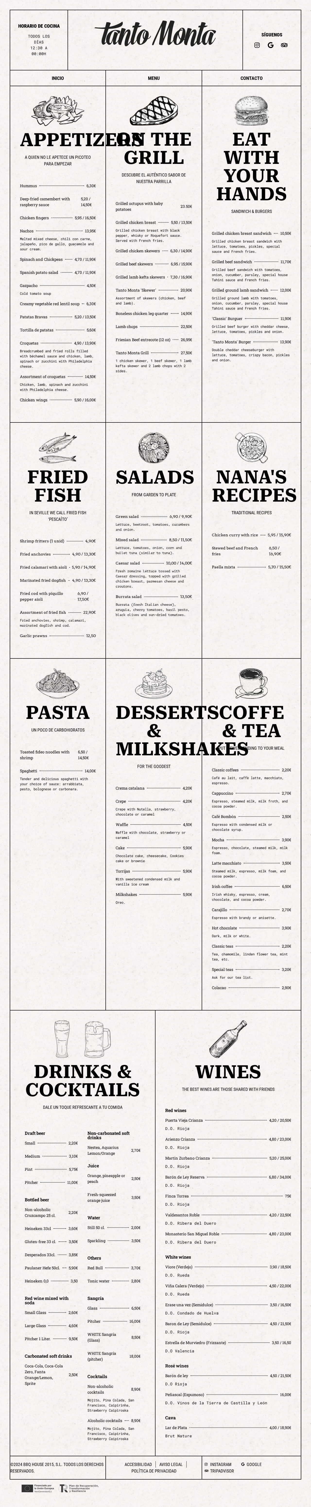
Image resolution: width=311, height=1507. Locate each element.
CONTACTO (252, 78)
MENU (154, 78)
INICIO (58, 78)
